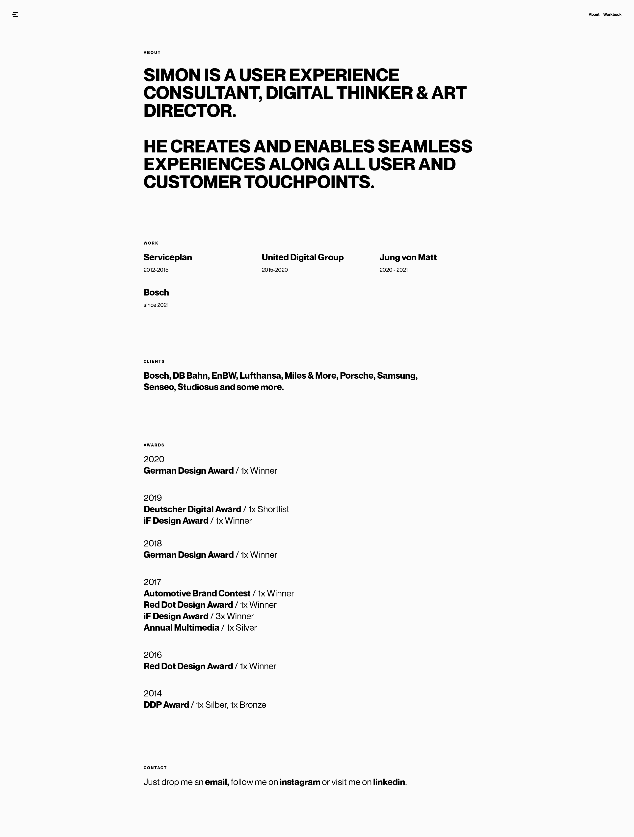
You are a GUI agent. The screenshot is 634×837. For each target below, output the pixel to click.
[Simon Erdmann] (15, 15)
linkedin (389, 781)
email (216, 781)
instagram (300, 781)
